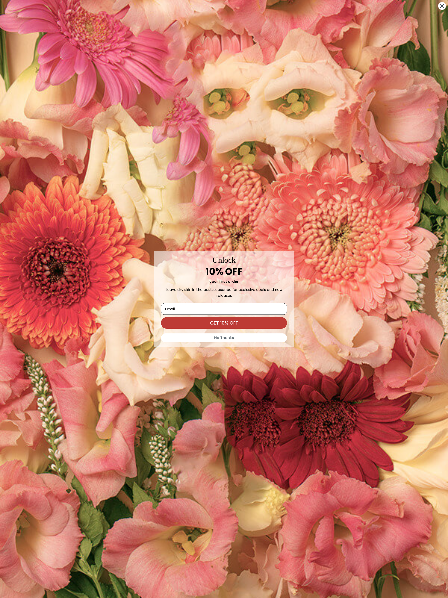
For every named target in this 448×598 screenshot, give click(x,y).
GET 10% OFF (224, 323)
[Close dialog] (442, 6)
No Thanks (224, 337)
